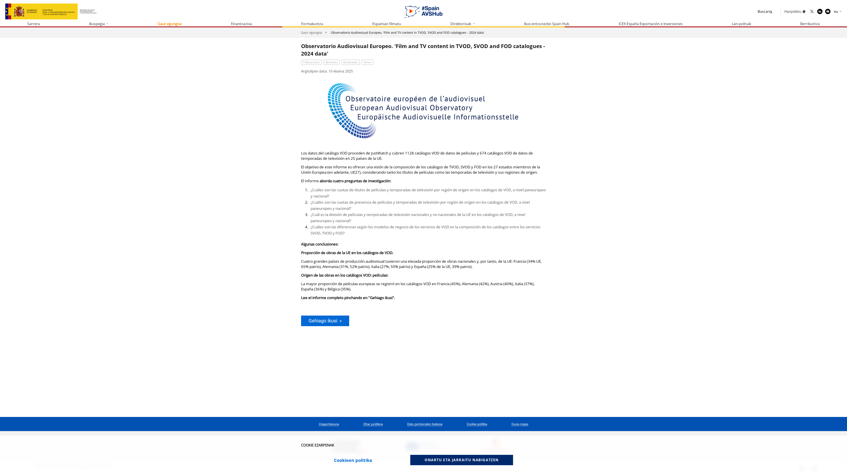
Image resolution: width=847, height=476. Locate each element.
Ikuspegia (97, 23)
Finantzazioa (241, 23)
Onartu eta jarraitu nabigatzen (462, 459)
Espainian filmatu (386, 23)
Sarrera (33, 23)
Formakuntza (312, 23)
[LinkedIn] (820, 11)
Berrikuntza (810, 23)
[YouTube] (827, 11)
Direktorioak (460, 23)
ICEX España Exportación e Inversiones (651, 23)
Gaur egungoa (170, 23)
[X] (812, 11)
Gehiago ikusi (323, 321)
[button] (838, 11)
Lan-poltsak (741, 23)
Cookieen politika (353, 460)
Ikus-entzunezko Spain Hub (546, 23)
